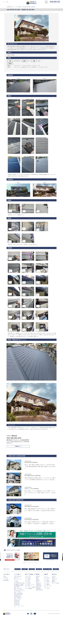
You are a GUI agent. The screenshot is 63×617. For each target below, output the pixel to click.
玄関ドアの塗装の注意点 (18, 597)
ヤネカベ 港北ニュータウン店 (29, 584)
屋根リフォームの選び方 (18, 592)
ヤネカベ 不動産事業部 (28, 588)
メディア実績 (5, 577)
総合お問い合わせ (17, 569)
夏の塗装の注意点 (17, 601)
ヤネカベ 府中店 (27, 577)
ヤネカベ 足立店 (27, 581)
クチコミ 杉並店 (46, 580)
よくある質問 (16, 581)
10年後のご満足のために (18, 576)
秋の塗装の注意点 (17, 603)
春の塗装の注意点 (17, 600)
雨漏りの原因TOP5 (17, 586)
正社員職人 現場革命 (17, 596)
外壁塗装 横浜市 (38, 588)
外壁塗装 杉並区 (38, 584)
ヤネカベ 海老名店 (28, 585)
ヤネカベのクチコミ (47, 577)
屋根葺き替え (38, 580)
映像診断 (24, 569)
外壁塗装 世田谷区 (39, 585)
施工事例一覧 (38, 576)
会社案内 (4, 576)
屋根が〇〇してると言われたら (19, 589)
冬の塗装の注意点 (17, 604)
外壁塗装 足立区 (38, 587)
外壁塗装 (37, 577)
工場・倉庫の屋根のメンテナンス (19, 590)
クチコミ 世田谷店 (47, 581)
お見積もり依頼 (39, 569)
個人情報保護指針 (6, 580)
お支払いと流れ (16, 577)
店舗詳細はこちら (18, 446)
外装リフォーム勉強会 (47, 569)
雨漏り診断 (31, 569)
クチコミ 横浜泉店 (47, 584)
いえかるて (16, 580)
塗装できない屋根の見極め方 (18, 593)
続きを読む (51, 479)
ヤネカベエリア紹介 (28, 576)
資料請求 (56, 569)
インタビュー (46, 576)
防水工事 (37, 581)
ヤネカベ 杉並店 (27, 580)
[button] (3, 557)
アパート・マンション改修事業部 (30, 587)
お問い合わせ (54, 576)
